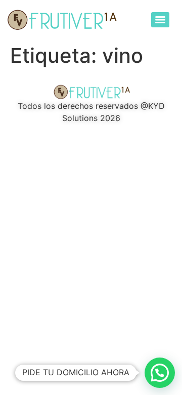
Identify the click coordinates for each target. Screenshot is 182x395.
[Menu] (160, 19)
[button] (160, 373)
